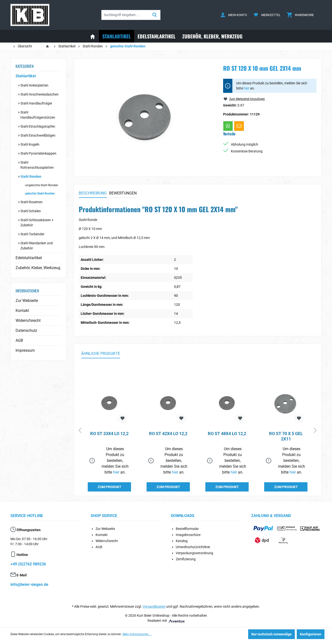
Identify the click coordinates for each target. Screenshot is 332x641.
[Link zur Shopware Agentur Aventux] (176, 621)
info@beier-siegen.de (29, 584)
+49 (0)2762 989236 (28, 564)
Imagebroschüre (188, 535)
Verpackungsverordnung (194, 553)
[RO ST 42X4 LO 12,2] (168, 403)
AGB (19, 340)
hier (246, 88)
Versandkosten (154, 606)
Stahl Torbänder (32, 234)
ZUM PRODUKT (109, 487)
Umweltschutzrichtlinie (193, 547)
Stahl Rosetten (31, 202)
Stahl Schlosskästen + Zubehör (36, 222)
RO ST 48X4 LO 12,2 (227, 433)
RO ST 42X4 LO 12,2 (168, 433)
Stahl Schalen (30, 211)
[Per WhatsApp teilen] (228, 126)
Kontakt (22, 310)
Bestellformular (187, 529)
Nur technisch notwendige (271, 634)
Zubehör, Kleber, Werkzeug (38, 267)
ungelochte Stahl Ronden (41, 185)
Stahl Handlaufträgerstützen (37, 114)
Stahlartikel (26, 76)
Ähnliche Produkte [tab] (100, 353)
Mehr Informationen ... (136, 634)
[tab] (93, 193)
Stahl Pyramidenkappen (38, 153)
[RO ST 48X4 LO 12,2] (227, 403)
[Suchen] (154, 15)
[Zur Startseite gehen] (29, 15)
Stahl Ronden (30, 176)
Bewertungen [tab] (123, 193)
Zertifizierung (186, 559)
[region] (146, 115)
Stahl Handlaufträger (36, 103)
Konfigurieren (310, 634)
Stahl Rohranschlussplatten (37, 164)
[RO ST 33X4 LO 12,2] (109, 403)
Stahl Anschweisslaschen (39, 94)
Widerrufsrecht (28, 320)
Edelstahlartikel (29, 257)
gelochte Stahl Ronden (40, 193)
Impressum (25, 350)
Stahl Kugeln (29, 144)
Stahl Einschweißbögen (37, 135)
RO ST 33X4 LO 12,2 (109, 433)
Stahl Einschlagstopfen (37, 126)
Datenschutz (26, 330)
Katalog (182, 541)
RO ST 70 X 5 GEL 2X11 (286, 436)
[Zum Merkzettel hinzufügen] (122, 418)
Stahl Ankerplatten (34, 85)
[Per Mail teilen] (239, 126)
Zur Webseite (27, 300)
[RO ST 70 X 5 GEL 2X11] (286, 403)
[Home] (92, 36)
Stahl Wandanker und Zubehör (36, 245)
